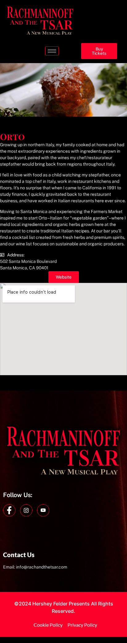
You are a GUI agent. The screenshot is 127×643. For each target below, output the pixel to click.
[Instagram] (26, 510)
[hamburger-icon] (52, 50)
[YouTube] (43, 510)
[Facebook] (9, 510)
